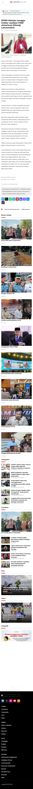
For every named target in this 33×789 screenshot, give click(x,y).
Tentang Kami (5, 763)
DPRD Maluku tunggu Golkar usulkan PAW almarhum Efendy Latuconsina (16, 13)
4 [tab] (19, 596)
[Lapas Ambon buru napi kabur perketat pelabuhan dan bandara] (5, 548)
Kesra (3, 738)
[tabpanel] (16, 585)
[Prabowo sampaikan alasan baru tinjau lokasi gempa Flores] (16, 415)
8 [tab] (23, 624)
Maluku (3, 722)
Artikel (3, 734)
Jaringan (4, 754)
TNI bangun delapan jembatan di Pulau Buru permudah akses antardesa (16, 239)
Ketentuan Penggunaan (9, 757)
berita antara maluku (12, 209)
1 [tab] (11, 596)
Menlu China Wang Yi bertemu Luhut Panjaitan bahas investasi (21, 555)
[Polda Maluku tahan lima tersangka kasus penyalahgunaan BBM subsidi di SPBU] (5, 483)
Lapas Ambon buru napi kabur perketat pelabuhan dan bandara (20, 547)
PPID (2, 777)
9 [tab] (25, 624)
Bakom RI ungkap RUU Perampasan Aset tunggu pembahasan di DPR (15, 452)
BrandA (3, 769)
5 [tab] (21, 596)
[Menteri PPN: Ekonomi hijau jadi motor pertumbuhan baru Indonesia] (16, 362)
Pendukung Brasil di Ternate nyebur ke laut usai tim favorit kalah (15, 589)
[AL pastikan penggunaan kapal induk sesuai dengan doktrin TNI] (16, 282)
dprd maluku (25, 209)
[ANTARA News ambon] (18, 2)
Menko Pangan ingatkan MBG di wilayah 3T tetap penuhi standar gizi (20, 492)
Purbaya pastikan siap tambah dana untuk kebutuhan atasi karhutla (15, 399)
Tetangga (4, 741)
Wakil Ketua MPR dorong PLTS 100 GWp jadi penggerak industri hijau (16, 346)
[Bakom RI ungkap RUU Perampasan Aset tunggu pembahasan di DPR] (16, 442)
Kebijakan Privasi (6, 760)
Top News (4, 507)
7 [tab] (20, 624)
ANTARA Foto (5, 772)
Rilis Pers (4, 750)
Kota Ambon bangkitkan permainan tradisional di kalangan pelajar (13, 617)
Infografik (4, 626)
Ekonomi (4, 731)
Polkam (3, 744)
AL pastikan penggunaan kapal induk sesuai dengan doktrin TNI (16, 292)
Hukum (3, 728)
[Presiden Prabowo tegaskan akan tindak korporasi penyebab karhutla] (5, 564)
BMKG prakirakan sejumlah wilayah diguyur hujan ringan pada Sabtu (20, 474)
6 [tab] (18, 624)
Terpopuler (5, 459)
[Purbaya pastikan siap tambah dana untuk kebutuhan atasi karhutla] (16, 389)
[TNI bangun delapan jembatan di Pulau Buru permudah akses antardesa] (16, 229)
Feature (3, 747)
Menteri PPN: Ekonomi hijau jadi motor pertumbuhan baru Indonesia (14, 372)
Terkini (3, 706)
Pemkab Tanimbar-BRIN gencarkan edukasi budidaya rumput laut (16, 266)
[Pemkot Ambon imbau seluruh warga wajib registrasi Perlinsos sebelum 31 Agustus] (5, 467)
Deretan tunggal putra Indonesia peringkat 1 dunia (15, 681)
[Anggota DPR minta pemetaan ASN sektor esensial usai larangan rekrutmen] (5, 501)
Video (3, 598)
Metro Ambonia (6, 725)
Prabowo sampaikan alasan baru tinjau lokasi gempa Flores (14, 425)
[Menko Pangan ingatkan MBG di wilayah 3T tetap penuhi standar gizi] (5, 492)
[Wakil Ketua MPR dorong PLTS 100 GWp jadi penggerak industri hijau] (16, 335)
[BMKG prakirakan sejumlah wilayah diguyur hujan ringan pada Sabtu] (5, 475)
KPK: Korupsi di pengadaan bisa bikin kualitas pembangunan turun (14, 319)
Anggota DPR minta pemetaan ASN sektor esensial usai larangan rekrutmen (21, 500)
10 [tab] (28, 624)
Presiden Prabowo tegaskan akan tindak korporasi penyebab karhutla (20, 563)
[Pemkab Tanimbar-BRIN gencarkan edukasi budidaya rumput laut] (16, 256)
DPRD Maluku (14, 11)
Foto (3, 571)
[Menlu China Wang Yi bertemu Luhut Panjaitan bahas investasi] (5, 556)
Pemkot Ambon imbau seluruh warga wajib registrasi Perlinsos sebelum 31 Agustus (21, 466)
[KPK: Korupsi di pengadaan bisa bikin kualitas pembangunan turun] (16, 309)
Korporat (4, 774)
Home (6, 11)
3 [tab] (16, 596)
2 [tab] (14, 596)
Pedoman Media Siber (8, 766)
